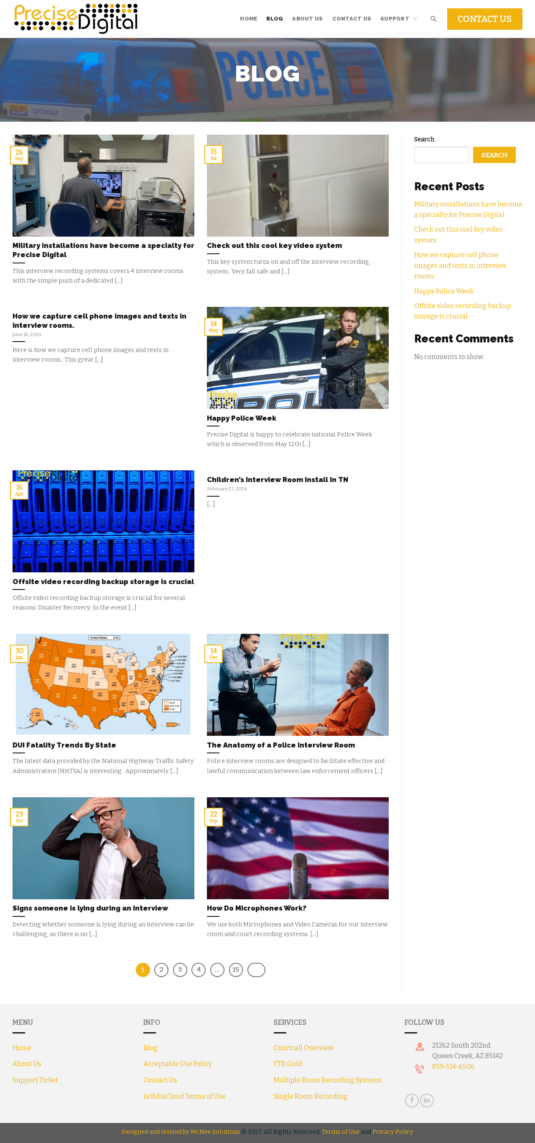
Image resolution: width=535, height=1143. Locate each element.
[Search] (433, 19)
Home (248, 18)
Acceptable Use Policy (177, 1064)
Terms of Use (340, 1131)
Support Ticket (35, 1080)
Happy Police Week (444, 291)
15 (236, 969)
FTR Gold (288, 1064)
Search (424, 139)
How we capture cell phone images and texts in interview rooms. (460, 265)
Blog (274, 18)
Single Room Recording (310, 1096)
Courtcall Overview (304, 1048)
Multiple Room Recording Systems (328, 1080)
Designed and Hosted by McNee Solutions (181, 1131)
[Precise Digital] (76, 19)
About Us (307, 18)
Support (394, 18)
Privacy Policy (392, 1131)
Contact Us (352, 18)
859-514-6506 (453, 1067)
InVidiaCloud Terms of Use (184, 1096)
